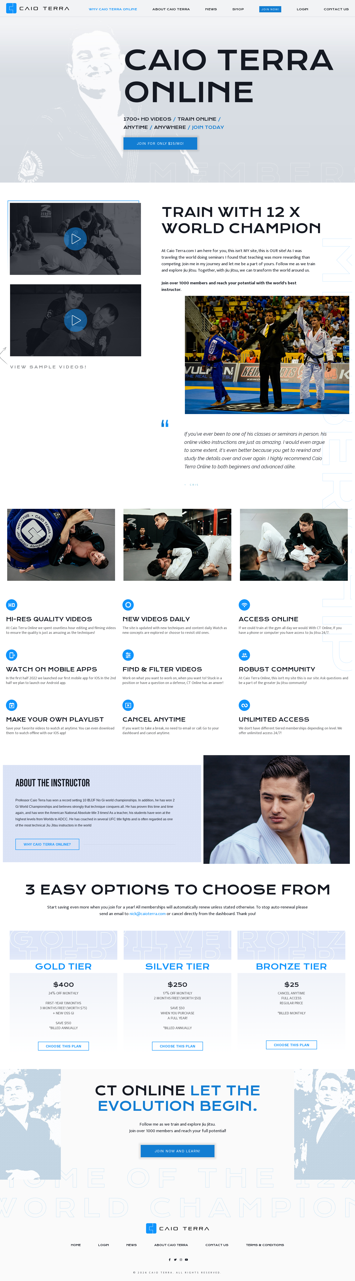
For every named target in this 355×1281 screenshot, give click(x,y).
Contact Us (216, 1245)
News (131, 1245)
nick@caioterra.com (148, 913)
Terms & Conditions (265, 1245)
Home (76, 1245)
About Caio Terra (171, 1245)
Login (103, 1245)
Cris (194, 485)
